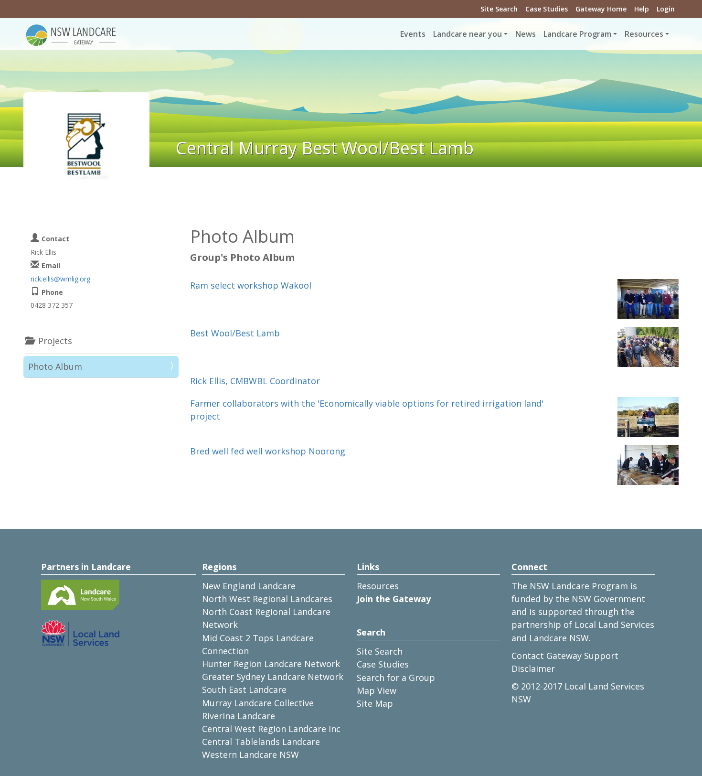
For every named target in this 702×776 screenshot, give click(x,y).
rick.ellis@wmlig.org (60, 278)
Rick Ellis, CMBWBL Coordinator (255, 381)
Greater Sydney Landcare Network (272, 676)
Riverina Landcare (238, 716)
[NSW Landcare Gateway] (71, 34)
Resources (378, 586)
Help (641, 8)
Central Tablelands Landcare (261, 741)
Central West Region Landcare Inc (271, 728)
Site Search (499, 8)
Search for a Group (396, 677)
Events (412, 34)
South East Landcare (244, 689)
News (525, 34)
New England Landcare (249, 586)
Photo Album (55, 366)
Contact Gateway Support (564, 655)
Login (666, 8)
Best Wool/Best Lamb (235, 333)
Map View (376, 690)
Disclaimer (533, 668)
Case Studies (546, 8)
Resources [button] (644, 34)
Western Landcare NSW (250, 754)
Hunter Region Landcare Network (271, 663)
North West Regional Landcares (267, 598)
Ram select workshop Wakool (250, 285)
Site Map (375, 703)
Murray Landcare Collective (258, 703)
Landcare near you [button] (467, 34)
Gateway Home (601, 8)
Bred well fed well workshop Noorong (267, 451)
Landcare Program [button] (577, 34)
